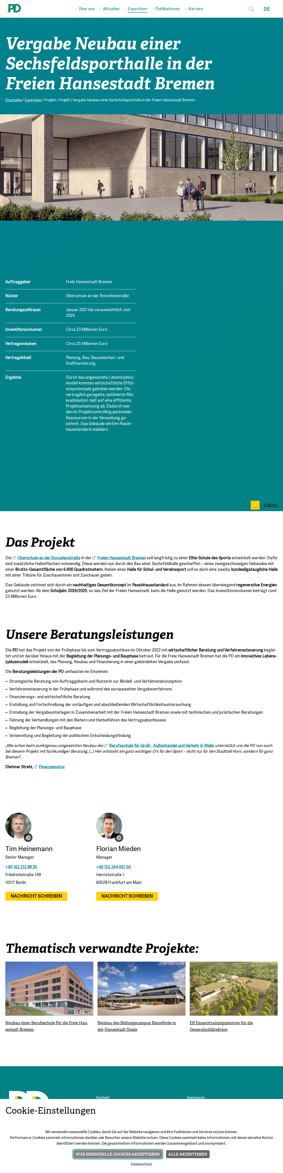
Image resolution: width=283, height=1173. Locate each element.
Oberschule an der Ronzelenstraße (48, 558)
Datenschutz (141, 1164)
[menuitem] (84, 8)
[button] (251, 8)
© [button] (28, 838)
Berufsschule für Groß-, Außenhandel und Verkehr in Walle (161, 745)
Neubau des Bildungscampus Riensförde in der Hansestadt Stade (137, 1026)
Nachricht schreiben (36, 896)
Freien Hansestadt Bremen (121, 558)
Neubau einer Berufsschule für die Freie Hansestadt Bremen (46, 1026)
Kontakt (102, 1098)
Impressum (196, 1098)
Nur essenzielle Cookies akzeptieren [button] (118, 1154)
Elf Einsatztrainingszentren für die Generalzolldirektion (221, 1026)
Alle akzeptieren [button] (187, 1154)
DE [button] (267, 9)
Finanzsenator (52, 767)
